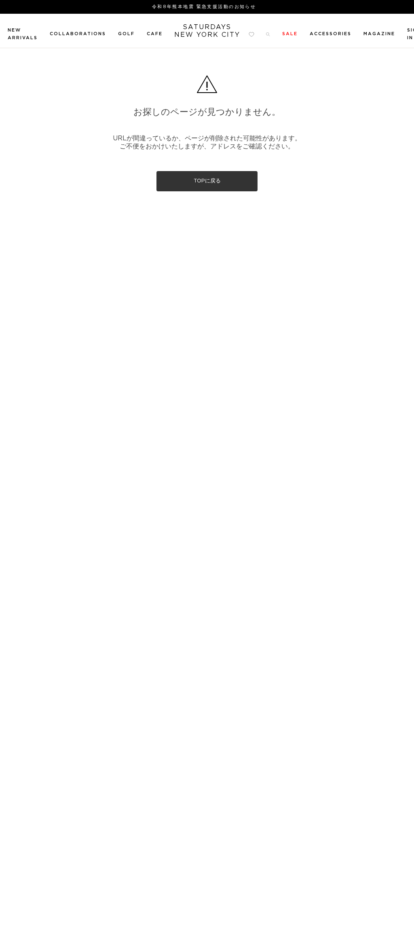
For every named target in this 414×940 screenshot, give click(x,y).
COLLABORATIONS (78, 34)
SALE (290, 34)
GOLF (126, 34)
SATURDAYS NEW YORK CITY (207, 31)
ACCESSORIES (330, 34)
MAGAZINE (379, 34)
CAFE (155, 34)
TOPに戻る (207, 181)
